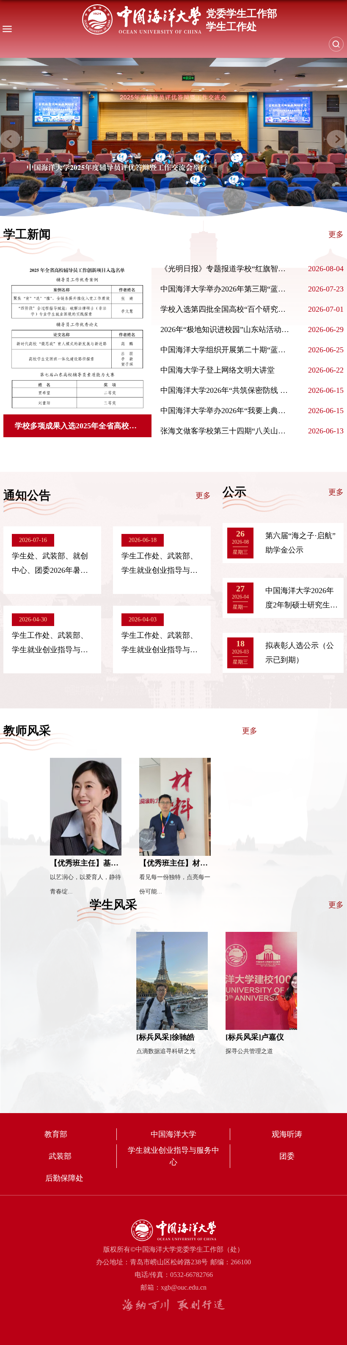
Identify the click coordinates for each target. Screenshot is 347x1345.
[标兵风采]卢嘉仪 (255, 1037)
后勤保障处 (64, 1178)
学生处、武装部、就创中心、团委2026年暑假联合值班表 (50, 570)
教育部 (55, 1134)
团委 (287, 1156)
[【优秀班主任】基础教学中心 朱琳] (85, 807)
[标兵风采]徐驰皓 (165, 1037)
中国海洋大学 (173, 1134)
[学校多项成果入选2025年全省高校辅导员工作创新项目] (76, 337)
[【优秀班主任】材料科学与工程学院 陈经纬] (175, 807)
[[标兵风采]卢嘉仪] (261, 981)
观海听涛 (287, 1134)
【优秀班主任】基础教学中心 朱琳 (108, 863)
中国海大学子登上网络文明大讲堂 (217, 370)
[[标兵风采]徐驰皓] (172, 981)
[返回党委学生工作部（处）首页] (180, 19)
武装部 (60, 1156)
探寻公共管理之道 (249, 1051)
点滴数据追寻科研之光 (166, 1051)
